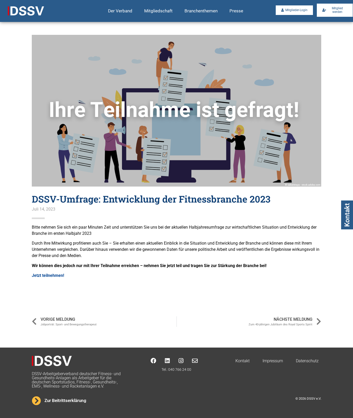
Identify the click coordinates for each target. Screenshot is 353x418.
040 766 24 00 (179, 369)
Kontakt (347, 215)
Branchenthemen (201, 10)
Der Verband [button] (120, 10)
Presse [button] (236, 10)
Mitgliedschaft (158, 10)
